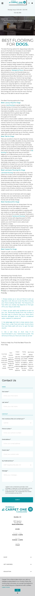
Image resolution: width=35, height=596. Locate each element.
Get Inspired (8, 564)
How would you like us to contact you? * (13, 418)
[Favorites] (29, 3)
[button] (17, 423)
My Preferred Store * (8, 460)
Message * (5, 470)
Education (7, 571)
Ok (17, 590)
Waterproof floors (17, 70)
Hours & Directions (17, 524)
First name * (5, 391)
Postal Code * (6, 450)
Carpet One (4, 19)
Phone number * (6, 428)
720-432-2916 (17, 12)
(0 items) (32, 3)
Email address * (6, 439)
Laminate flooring (7, 172)
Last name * (5, 402)
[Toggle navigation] (2, 3)
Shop (5, 557)
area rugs (9, 322)
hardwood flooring (18, 216)
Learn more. (6, 587)
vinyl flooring (10, 105)
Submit (17, 499)
